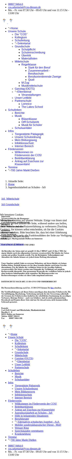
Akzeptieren (6, 244)
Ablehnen (18, 244)
